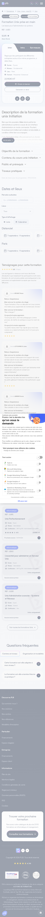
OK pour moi (22, 501)
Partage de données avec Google (14, 450)
